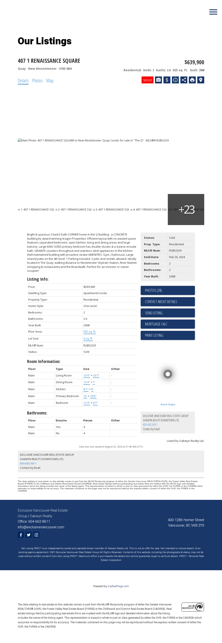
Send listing (154, 312)
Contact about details (161, 301)
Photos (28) (153, 290)
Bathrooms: (37, 413)
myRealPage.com (118, 586)
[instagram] (36, 535)
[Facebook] (21, 535)
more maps (167, 404)
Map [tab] (50, 80)
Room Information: (43, 361)
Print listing (154, 335)
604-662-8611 (150, 425)
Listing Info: (38, 279)
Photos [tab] (37, 80)
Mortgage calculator (170, 324)
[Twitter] (29, 535)
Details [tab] (23, 80)
